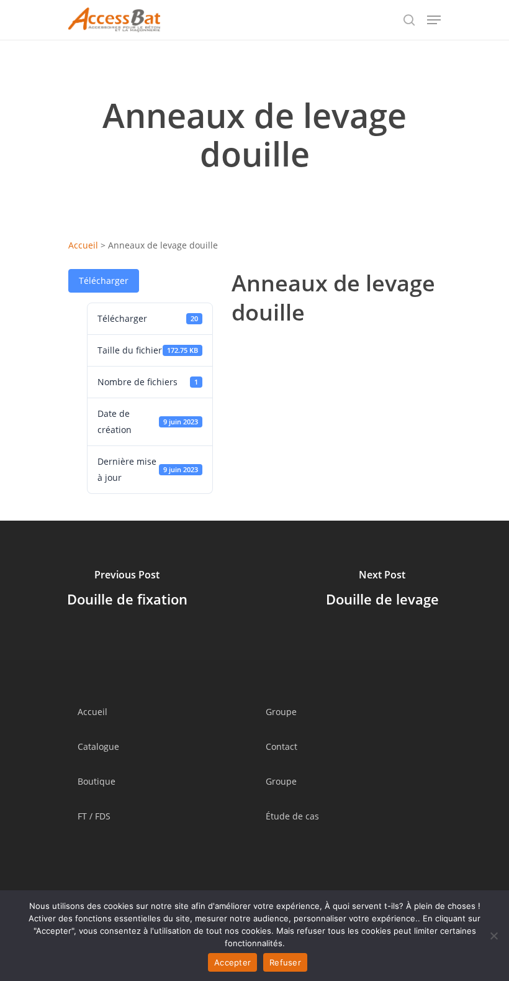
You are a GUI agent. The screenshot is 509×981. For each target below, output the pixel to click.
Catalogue (98, 746)
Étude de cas (292, 816)
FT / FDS (94, 816)
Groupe (281, 712)
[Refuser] (493, 935)
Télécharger (103, 280)
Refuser (285, 962)
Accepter (232, 962)
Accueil (83, 245)
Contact (281, 746)
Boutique (96, 781)
